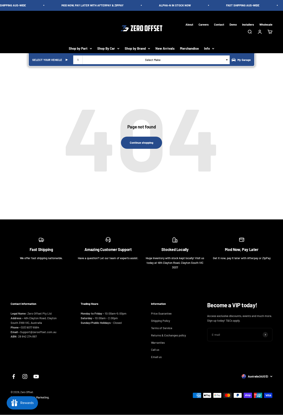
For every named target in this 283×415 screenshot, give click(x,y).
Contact (219, 24)
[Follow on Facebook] (14, 376)
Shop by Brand (135, 48)
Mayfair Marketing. (38, 397)
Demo (233, 24)
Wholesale (265, 24)
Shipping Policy (160, 321)
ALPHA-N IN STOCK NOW (173, 5)
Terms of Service (161, 328)
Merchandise (189, 48)
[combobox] (151, 59)
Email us (156, 357)
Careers (204, 24)
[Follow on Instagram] (25, 376)
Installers (248, 24)
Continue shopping (141, 142)
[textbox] (153, 60)
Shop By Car (106, 48)
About (189, 24)
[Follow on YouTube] (36, 376)
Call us (155, 349)
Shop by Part (78, 48)
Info (207, 48)
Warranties (158, 342)
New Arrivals (165, 48)
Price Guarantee (161, 313)
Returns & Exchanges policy (168, 335)
